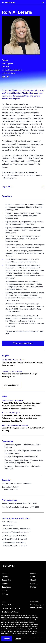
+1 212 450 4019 (8, 73)
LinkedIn (33, 583)
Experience (6, 587)
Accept (7, 639)
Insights (5, 583)
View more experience (23, 343)
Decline (18, 639)
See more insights (11, 385)
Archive (5, 594)
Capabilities (6, 580)
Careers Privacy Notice (11, 608)
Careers (33, 576)
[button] (3, 2)
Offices (4, 591)
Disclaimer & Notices (10, 612)
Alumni (33, 580)
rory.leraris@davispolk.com (12, 70)
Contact (33, 587)
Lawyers (5, 576)
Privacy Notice (7, 605)
